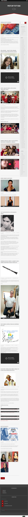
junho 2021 (23, 69)
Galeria (22, 160)
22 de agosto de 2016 (8, 232)
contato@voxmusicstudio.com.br (8, 505)
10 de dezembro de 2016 (8, 192)
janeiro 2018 (23, 116)
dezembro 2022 (23, 54)
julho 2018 (23, 110)
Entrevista (13, 232)
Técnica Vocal (23, 30)
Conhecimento (14, 278)
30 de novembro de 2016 (8, 278)
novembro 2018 (23, 105)
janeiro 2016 (23, 142)
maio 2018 (23, 111)
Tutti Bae (3, 35)
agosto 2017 (23, 122)
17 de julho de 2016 (8, 345)
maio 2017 (23, 126)
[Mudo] (16, 411)
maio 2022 (23, 58)
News (13, 35)
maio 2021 (23, 70)
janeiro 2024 (23, 47)
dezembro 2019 (23, 91)
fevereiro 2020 (23, 89)
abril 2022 (23, 59)
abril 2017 (23, 127)
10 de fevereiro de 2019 (8, 35)
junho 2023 (23, 52)
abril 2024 (23, 43)
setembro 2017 (23, 121)
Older (3, 478)
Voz (16, 70)
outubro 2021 (23, 64)
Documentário (23, 158)
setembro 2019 (23, 95)
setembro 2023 (23, 49)
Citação (22, 154)
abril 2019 (23, 101)
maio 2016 (23, 137)
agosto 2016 (23, 133)
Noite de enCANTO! (4, 426)
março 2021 (23, 73)
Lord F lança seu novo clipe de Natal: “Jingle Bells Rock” (8, 88)
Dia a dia (23, 32)
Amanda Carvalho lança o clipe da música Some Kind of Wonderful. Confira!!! (9, 141)
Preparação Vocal (23, 31)
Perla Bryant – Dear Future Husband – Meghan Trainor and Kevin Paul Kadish (9, 51)
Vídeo (13, 192)
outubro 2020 (23, 79)
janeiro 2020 (23, 90)
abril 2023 (23, 53)
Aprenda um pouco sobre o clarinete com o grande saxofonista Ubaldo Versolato (10, 261)
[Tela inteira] (18, 206)
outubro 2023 (23, 48)
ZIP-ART (6, 510)
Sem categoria (23, 171)
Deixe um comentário (3, 71)
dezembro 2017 (23, 117)
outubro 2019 (23, 94)
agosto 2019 (23, 96)
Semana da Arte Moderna (6, 22)
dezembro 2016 (23, 131)
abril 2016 (23, 138)
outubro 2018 (23, 106)
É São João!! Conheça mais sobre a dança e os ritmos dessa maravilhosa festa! (10, 369)
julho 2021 (23, 68)
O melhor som (4, 490)
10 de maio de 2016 (8, 441)
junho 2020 (23, 84)
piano (22, 170)
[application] (10, 201)
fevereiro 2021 (23, 74)
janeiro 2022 (23, 63)
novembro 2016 (23, 132)
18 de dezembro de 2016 (8, 104)
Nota (22, 169)
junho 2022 (23, 57)
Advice (22, 153)
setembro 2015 (23, 147)
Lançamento (14, 104)
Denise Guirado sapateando (6, 178)
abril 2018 (23, 112)
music (13, 70)
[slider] (18, 408)
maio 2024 (23, 42)
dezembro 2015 (23, 143)
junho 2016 (23, 136)
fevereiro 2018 (23, 115)
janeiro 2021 (23, 75)
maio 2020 (23, 85)
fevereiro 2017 (23, 128)
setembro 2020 (23, 80)
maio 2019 (23, 100)
